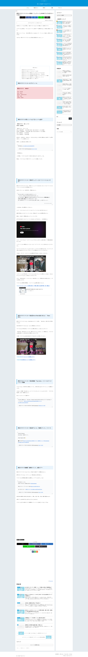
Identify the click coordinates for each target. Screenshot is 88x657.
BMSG (18, 539)
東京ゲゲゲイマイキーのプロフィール (28, 69)
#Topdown (34, 401)
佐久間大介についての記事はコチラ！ (29, 359)
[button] (47, 17)
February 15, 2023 (41, 405)
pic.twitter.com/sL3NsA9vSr (23, 402)
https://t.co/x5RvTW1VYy (35, 486)
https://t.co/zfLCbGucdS (28, 401)
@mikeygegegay (33, 483)
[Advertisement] (35, 52)
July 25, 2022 (34, 148)
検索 (57, 116)
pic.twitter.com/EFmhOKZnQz (36, 489)
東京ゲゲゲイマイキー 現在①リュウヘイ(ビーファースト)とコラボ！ (33, 72)
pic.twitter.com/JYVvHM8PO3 (23, 442)
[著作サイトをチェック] (33, 552)
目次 (33, 67)
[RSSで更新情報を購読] (37, 552)
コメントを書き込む (35, 644)
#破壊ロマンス (40, 440)
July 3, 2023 (40, 445)
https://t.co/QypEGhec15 (27, 440)
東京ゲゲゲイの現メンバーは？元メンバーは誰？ (30, 71)
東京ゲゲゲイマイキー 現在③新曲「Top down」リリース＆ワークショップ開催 (35, 75)
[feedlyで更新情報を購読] (35, 552)
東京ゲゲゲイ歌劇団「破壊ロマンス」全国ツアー (30, 78)
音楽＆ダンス (22, 539)
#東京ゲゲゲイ (39, 401)
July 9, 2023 (40, 492)
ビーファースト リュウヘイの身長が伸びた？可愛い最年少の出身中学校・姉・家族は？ (34, 285)
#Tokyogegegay (46, 440)
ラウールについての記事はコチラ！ (28, 356)
